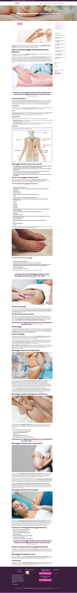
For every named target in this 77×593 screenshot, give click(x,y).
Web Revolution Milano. (58, 588)
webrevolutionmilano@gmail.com (60, 67)
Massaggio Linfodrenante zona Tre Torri (59, 48)
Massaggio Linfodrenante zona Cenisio (59, 58)
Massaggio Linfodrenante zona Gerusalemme (59, 55)
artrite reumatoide (19, 308)
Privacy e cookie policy (36, 589)
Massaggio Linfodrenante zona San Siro (59, 38)
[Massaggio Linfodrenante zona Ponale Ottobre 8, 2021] (2, 589)
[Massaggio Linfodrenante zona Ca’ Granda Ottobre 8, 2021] (74, 589)
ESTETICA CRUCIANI (32, 571)
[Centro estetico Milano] (16, 3)
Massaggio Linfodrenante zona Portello (59, 45)
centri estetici (37, 564)
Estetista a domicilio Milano (59, 35)
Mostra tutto (50, 23)
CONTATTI (56, 573)
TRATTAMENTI (58, 27)
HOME (57, 23)
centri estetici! (32, 96)
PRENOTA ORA (58, 28)
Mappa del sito (42, 589)
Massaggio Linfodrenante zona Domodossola (59, 51)
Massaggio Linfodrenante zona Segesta (59, 41)
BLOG (55, 575)
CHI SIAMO (56, 572)
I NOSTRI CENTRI (58, 25)
